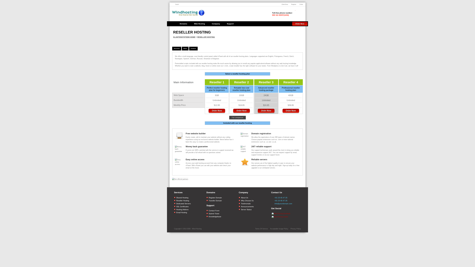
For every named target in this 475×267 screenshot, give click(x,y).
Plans (185, 48)
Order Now (299, 24)
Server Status (246, 210)
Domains (183, 24)
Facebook (260, 184)
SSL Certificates (182, 207)
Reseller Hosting (206, 37)
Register (293, 4)
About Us (244, 198)
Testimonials (246, 204)
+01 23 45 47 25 (280, 198)
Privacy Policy (296, 229)
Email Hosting (181, 212)
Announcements (247, 207)
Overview (177, 48)
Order (301, 4)
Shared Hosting (182, 198)
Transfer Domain (215, 201)
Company (216, 24)
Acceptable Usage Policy (279, 229)
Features (193, 48)
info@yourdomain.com (283, 204)
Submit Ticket (214, 214)
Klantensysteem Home (184, 37)
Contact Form (214, 211)
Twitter (291, 184)
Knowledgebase (215, 217)
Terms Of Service (261, 229)
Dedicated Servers (183, 204)
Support (230, 24)
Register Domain (215, 198)
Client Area (285, 4)
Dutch (177, 4)
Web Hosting (199, 24)
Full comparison (237, 118)
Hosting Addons (182, 210)
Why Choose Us (247, 201)
